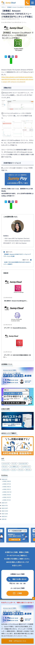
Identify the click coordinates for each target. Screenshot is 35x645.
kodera (5, 236)
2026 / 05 (7, 489)
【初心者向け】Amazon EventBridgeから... (15, 300)
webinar (5, 469)
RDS (4, 466)
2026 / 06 (7, 486)
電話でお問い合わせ (19, 579)
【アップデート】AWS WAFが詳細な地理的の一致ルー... (17, 356)
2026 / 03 (7, 494)
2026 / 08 (7, 481)
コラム (24, 22)
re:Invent (5, 463)
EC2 (14, 463)
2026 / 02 (7, 497)
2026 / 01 (7, 500)
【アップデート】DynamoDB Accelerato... (15, 328)
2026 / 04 (7, 492)
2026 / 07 (7, 484)
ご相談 (19, 593)
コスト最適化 (14, 466)
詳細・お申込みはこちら (17, 641)
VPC (20, 469)
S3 (13, 469)
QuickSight (23, 463)
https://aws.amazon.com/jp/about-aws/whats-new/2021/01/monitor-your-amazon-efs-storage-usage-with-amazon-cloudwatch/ (17, 79)
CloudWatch (25, 466)
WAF (28, 469)
